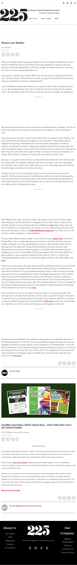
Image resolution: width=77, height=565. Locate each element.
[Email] (17, 54)
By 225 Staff (15, 371)
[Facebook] (64, 3)
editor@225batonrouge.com (42, 230)
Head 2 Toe (57, 238)
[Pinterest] (13, 54)
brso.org (17, 355)
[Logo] (7, 15)
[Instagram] (67, 3)
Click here (48, 301)
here (52, 225)
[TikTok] (41, 548)
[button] (7, 3)
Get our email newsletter (50, 13)
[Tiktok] (75, 3)
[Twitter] (71, 3)
